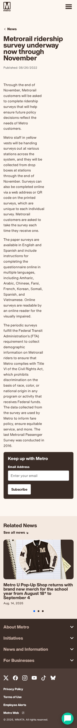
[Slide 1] (38, 611)
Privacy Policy (13, 689)
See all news (14, 532)
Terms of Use (12, 697)
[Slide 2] (43, 611)
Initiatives (13, 638)
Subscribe (19, 489)
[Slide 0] (34, 611)
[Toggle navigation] (69, 6)
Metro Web (14, 713)
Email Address (19, 467)
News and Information (25, 649)
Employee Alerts (14, 705)
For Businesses (18, 660)
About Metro (16, 627)
